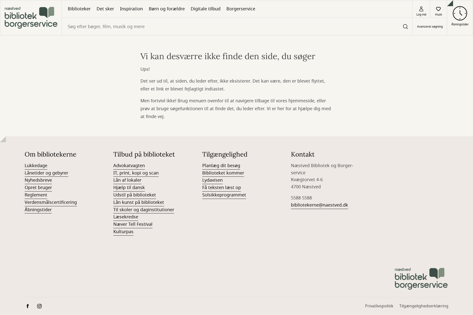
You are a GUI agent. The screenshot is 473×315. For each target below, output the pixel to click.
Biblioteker (79, 9)
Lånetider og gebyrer (46, 173)
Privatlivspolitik (379, 306)
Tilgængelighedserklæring (423, 306)
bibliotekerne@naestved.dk (319, 205)
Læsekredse (125, 217)
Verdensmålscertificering (51, 202)
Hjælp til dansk (129, 187)
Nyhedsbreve (38, 180)
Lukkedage (36, 165)
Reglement (36, 195)
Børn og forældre (167, 9)
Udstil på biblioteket (134, 195)
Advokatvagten (129, 165)
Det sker (105, 9)
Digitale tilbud (205, 9)
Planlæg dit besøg (221, 165)
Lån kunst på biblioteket (138, 202)
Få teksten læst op (221, 187)
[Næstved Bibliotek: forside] (31, 17)
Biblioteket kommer (223, 173)
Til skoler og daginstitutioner (143, 210)
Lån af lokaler (127, 180)
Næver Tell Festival (132, 224)
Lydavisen (212, 180)
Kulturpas (123, 231)
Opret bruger (38, 187)
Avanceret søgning (430, 26)
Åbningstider (38, 210)
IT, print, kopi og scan (136, 173)
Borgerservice (240, 9)
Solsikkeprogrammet (224, 195)
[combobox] (237, 26)
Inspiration (131, 9)
